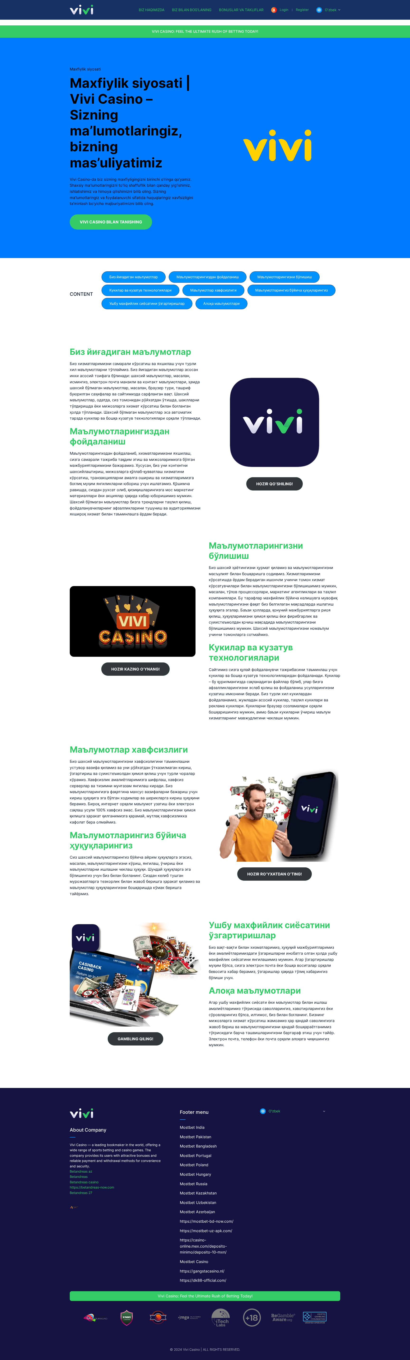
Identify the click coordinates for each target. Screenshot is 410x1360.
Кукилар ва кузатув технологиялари (140, 290)
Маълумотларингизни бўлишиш (284, 277)
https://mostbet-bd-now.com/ (206, 1221)
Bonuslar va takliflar (241, 10)
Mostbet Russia (193, 1183)
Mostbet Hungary (195, 1174)
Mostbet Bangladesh (198, 1146)
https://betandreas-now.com (92, 1187)
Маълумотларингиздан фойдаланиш (208, 277)
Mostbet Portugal (195, 1155)
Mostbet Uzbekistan (198, 1202)
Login (284, 10)
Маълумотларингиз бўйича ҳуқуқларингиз (291, 290)
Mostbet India (192, 1127)
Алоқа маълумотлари (221, 303)
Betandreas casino (84, 1182)
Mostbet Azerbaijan (197, 1211)
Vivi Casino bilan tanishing (111, 222)
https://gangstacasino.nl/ (202, 1271)
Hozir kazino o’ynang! (135, 669)
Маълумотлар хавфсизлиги (213, 290)
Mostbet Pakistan (195, 1136)
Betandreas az (81, 1171)
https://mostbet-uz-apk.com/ (206, 1230)
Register (302, 10)
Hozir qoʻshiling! (274, 483)
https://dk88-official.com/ (203, 1280)
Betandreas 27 (81, 1193)
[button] (328, 10)
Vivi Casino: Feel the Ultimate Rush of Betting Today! (205, 31)
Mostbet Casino (194, 1261)
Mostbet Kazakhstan (198, 1193)
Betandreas (79, 1177)
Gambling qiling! (135, 1038)
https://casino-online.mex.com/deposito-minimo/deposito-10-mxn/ (203, 1246)
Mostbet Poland (194, 1164)
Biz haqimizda (151, 10)
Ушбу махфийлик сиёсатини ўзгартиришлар (147, 303)
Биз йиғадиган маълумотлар (133, 277)
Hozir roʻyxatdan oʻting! (274, 874)
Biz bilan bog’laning (191, 10)
